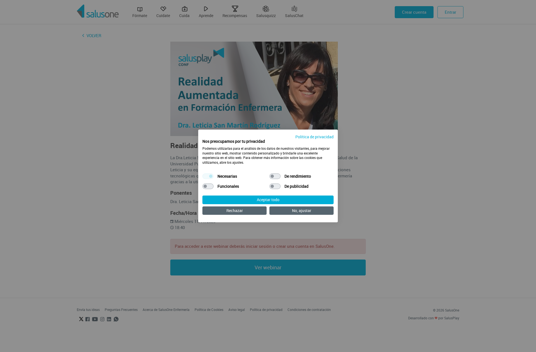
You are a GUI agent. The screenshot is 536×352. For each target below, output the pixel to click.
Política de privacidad (314, 136)
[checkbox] (208, 176)
